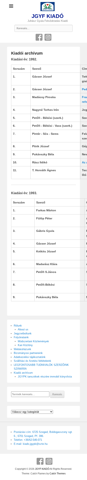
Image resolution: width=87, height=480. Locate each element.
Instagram (48, 37)
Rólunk (18, 325)
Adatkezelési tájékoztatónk (30, 357)
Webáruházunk (22, 349)
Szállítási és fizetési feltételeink (32, 360)
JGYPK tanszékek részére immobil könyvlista (45, 376)
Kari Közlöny (25, 345)
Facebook (39, 37)
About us (23, 329)
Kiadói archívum (27, 53)
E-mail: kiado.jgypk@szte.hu (31, 443)
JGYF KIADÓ (48, 16)
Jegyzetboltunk (23, 333)
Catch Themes (58, 473)
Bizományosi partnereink (28, 353)
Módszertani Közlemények (33, 341)
